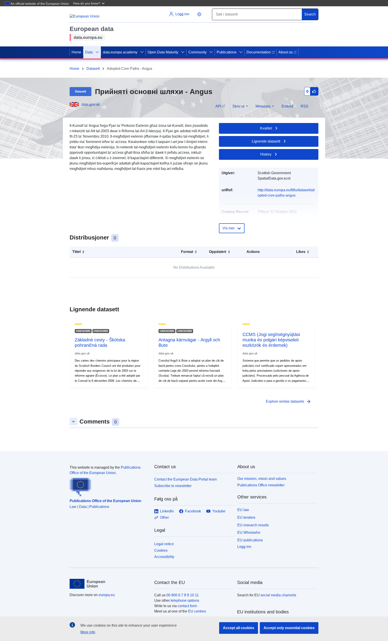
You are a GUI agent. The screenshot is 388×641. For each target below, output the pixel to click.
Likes (300, 252)
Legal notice (164, 544)
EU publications (250, 540)
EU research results (253, 525)
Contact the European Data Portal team (185, 479)
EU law (243, 510)
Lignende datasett (266, 141)
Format (187, 252)
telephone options (185, 600)
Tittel (76, 252)
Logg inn (244, 547)
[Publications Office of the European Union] (109, 486)
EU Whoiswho (248, 532)
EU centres (197, 611)
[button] (89, 3)
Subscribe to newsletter (173, 486)
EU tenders (246, 517)
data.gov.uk (91, 104)
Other (164, 517)
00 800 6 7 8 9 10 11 (182, 595)
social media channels (278, 595)
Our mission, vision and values (261, 479)
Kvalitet (266, 128)
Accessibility (164, 557)
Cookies (161, 550)
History (265, 154)
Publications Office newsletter (260, 485)
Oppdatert (217, 252)
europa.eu (107, 595)
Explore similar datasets (288, 401)
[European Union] (109, 584)
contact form (187, 606)
